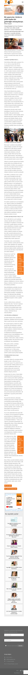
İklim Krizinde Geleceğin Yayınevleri (14, 588)
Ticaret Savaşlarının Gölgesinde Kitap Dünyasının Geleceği (14, 556)
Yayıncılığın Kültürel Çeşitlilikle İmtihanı (14, 567)
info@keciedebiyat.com (10, 659)
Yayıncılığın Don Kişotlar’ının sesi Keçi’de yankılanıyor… (14, 524)
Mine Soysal (7, 24)
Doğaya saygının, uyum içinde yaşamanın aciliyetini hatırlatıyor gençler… (14, 600)
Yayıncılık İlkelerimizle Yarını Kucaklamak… (14, 578)
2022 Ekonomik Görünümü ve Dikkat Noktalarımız (14, 612)
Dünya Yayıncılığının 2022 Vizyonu (14, 546)
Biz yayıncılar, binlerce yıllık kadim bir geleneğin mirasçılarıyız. (14, 535)
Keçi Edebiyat (16, 672)
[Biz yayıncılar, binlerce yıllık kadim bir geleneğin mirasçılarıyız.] (14, 10)
